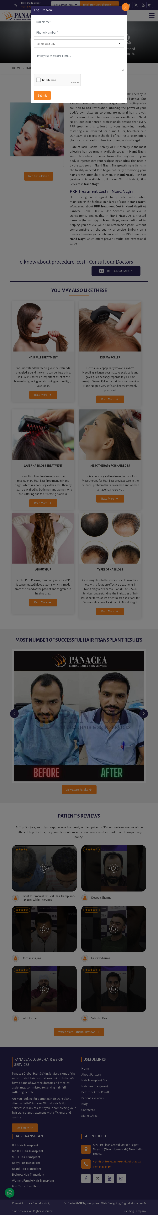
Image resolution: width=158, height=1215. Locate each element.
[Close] (125, 7)
